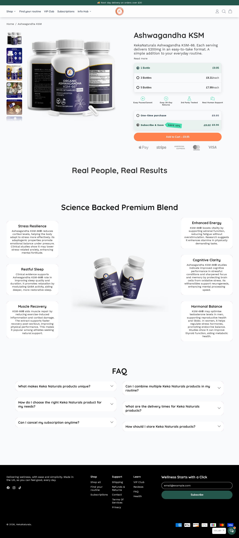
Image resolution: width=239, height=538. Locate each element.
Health (137, 496)
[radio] (137, 115)
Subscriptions (65, 11)
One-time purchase (153, 115)
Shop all (96, 482)
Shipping (117, 482)
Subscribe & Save (161, 125)
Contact (117, 494)
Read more (140, 58)
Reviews (138, 486)
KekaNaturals (23, 524)
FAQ (136, 491)
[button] (223, 11)
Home (10, 23)
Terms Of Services (118, 501)
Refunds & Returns (118, 488)
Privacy (116, 507)
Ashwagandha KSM (30, 23)
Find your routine (30, 11)
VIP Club (49, 11)
